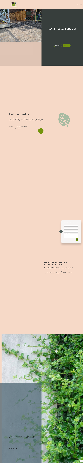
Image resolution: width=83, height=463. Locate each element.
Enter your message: (67, 233)
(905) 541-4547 (57, 45)
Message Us (66, 45)
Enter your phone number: (67, 227)
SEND (77, 239)
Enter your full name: (67, 224)
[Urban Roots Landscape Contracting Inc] (14, 4)
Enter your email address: (67, 230)
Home (77, 4)
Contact (80, 4)
